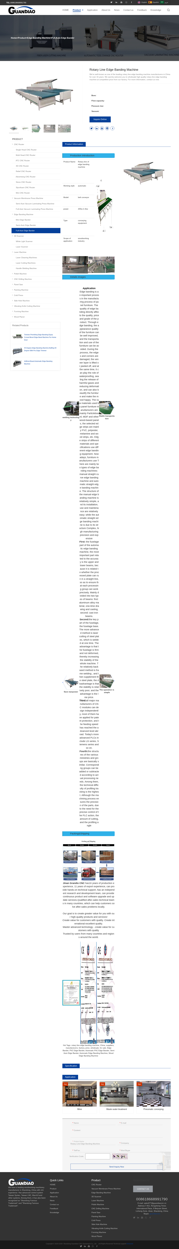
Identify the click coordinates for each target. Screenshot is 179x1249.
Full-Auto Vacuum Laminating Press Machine (34, 209)
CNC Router (19, 144)
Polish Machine (20, 274)
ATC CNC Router (22, 160)
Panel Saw (18, 284)
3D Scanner (19, 236)
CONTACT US (143, 1189)
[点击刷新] (120, 1156)
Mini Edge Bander (23, 220)
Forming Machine (21, 311)
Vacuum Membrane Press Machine (28, 198)
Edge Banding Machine (38, 38)
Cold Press (18, 295)
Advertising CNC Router (25, 177)
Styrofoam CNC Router (25, 187)
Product (22, 38)
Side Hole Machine (22, 301)
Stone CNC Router (23, 182)
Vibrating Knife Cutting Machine (27, 306)
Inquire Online (100, 119)
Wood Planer (19, 317)
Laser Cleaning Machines (26, 257)
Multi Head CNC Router (25, 155)
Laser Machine (20, 252)
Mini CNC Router (22, 193)
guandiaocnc (155, 1214)
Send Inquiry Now (116, 1167)
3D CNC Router (22, 166)
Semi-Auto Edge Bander (25, 225)
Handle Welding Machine (26, 268)
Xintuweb (129, 1244)
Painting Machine (21, 290)
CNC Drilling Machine (23, 279)
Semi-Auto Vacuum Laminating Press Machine (34, 204)
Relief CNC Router (23, 171)
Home (14, 38)
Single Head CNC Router (26, 150)
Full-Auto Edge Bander (62, 38)
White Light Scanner (24, 241)
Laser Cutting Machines (25, 263)
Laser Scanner (21, 247)
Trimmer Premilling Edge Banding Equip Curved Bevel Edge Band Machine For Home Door (40, 337)
